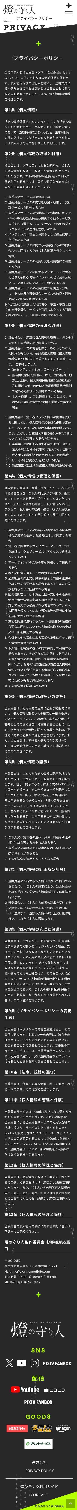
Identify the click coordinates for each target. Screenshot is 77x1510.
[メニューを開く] (69, 8)
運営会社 (39, 1462)
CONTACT (39, 1494)
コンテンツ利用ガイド (39, 1486)
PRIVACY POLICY (39, 1470)
